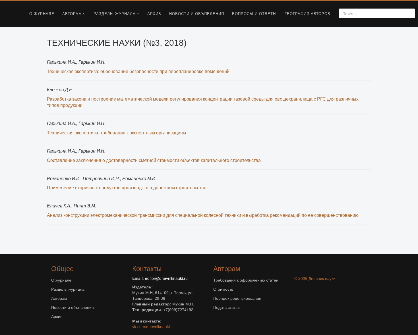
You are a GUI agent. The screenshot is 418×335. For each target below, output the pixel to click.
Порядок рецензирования (237, 298)
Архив (154, 13)
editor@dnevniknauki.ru (166, 278)
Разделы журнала (115, 13)
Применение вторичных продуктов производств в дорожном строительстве (126, 187)
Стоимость (223, 289)
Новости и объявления (196, 13)
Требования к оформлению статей (245, 280)
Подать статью (227, 307)
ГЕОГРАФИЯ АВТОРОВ (307, 13)
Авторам (72, 13)
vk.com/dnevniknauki (151, 326)
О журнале (41, 13)
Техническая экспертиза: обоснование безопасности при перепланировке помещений (138, 71)
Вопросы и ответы (254, 13)
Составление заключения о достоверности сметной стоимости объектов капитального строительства (154, 160)
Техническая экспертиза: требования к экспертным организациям (116, 132)
